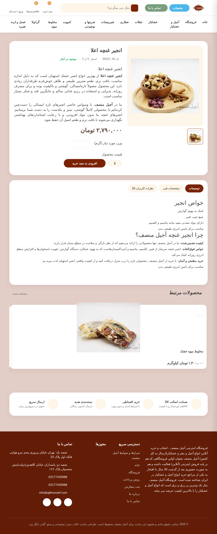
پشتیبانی (178, 8)
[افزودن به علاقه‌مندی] (199, 311)
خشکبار (153, 22)
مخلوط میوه (52, 24)
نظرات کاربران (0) (143, 188)
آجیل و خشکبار (174, 24)
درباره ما (134, 494)
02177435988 (58, 477)
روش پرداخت (131, 479)
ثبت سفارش (132, 486)
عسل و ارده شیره (18, 24)
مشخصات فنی (171, 188)
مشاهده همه (20, 293)
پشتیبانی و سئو (56, 524)
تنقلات (138, 22)
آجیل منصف (104, 104)
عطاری (124, 22)
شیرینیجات (107, 22)
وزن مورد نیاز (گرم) (108, 143)
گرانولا (36, 22)
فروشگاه (190, 22)
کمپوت (67, 22)
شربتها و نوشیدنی (89, 24)
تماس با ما (154, 8)
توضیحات (194, 188)
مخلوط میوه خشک (191, 351)
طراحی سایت (88, 524)
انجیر (180, 203)
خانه (205, 22)
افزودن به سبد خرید (84, 163)
